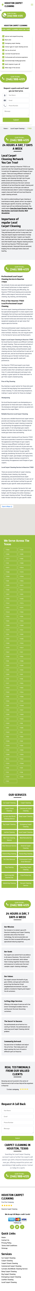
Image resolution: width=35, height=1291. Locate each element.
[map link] (3, 4)
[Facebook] (22, 1227)
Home (5, 128)
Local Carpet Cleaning (17, 128)
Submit (16, 119)
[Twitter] (17, 1227)
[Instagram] (12, 1227)
